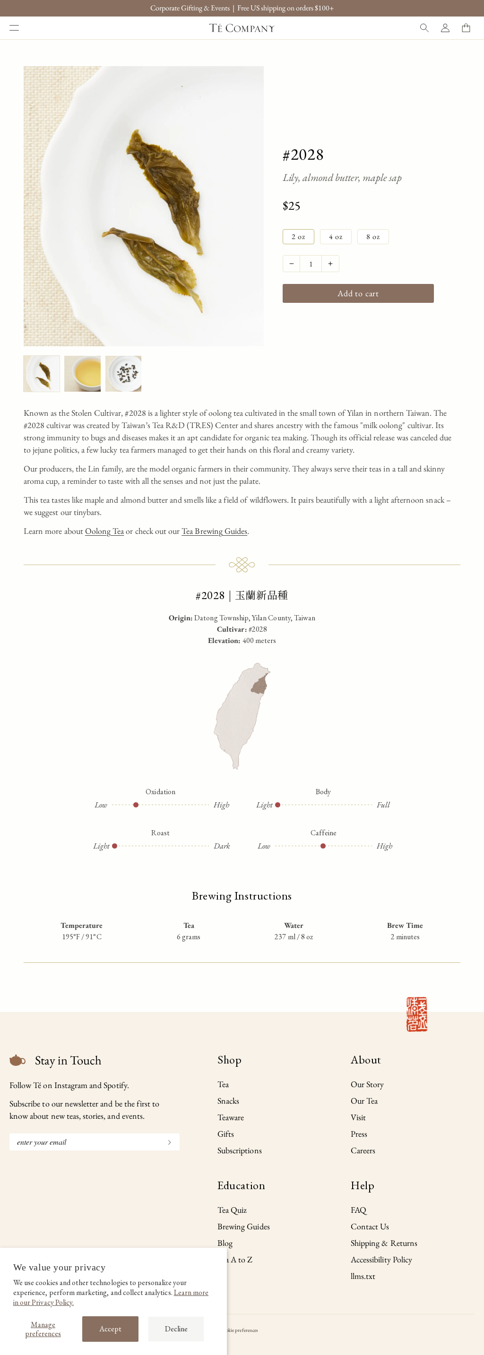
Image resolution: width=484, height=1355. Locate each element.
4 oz (336, 236)
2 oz (298, 236)
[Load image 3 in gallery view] (123, 374)
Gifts (225, 1133)
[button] (14, 27)
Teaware (230, 1117)
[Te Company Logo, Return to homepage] (242, 28)
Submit (165, 1141)
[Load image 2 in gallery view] (82, 374)
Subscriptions (239, 1150)
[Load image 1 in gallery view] (42, 374)
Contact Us (370, 1226)
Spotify (115, 1085)
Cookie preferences (239, 1330)
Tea (223, 1084)
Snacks (228, 1100)
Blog (225, 1242)
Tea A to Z (235, 1259)
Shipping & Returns (384, 1242)
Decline (176, 1329)
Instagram (70, 1085)
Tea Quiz (232, 1209)
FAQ (358, 1209)
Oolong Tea (104, 530)
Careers (363, 1150)
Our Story (367, 1084)
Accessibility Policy (381, 1259)
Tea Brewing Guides (214, 530)
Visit (358, 1117)
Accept (110, 1329)
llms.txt (363, 1275)
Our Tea (364, 1100)
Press (359, 1133)
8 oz (373, 236)
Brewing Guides (243, 1226)
